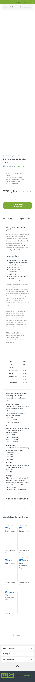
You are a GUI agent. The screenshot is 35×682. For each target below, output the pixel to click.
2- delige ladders (25, 7)
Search (29, 2)
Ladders (12, 7)
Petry (25, 361)
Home (5, 7)
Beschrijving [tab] (7, 219)
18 (24, 365)
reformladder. (17, 250)
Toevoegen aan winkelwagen (18, 205)
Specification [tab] (25, 219)
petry (24, 245)
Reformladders (17, 156)
